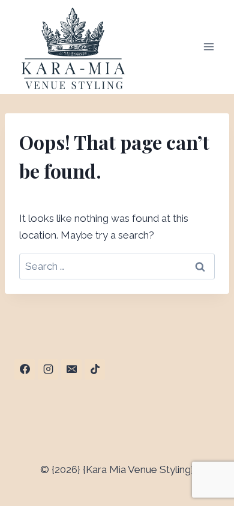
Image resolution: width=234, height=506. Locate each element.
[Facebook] (24, 369)
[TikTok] (95, 369)
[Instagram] (48, 369)
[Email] (71, 369)
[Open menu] (208, 47)
